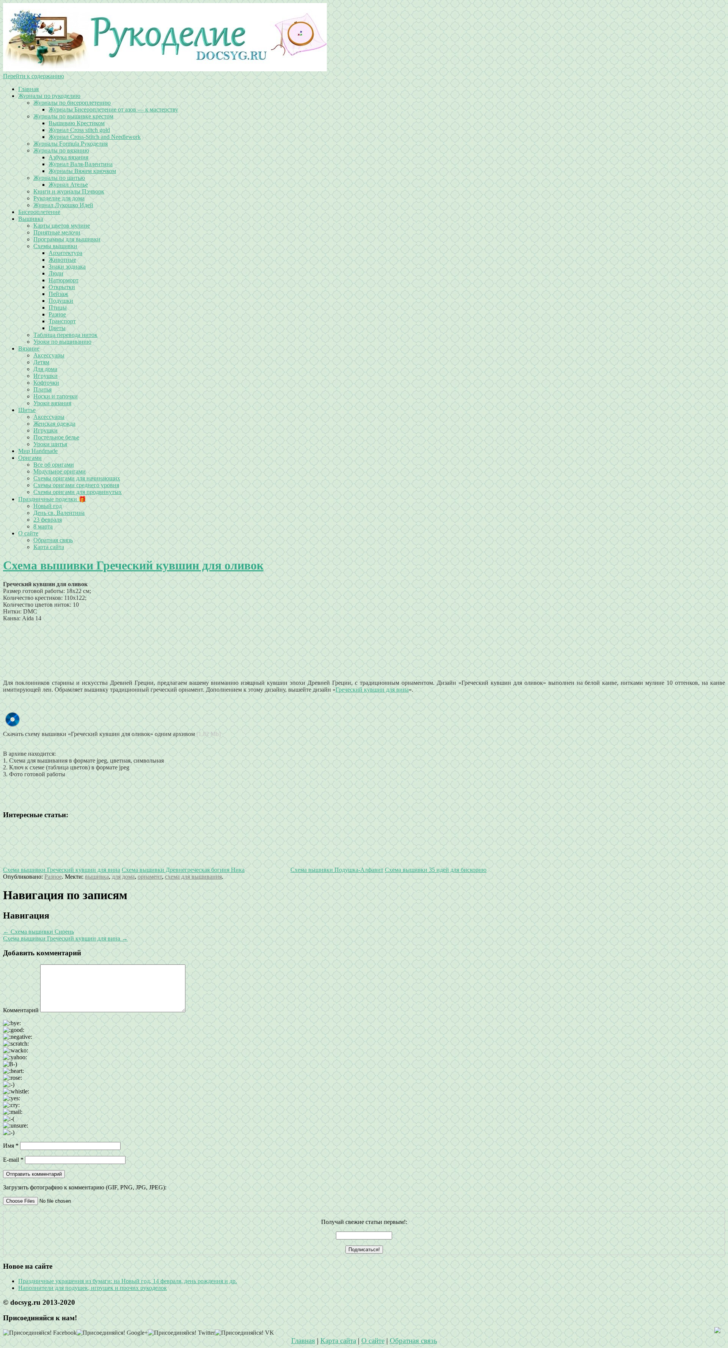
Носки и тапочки (55, 396)
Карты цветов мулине (61, 225)
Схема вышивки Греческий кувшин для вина (65, 938)
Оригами (30, 458)
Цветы (57, 328)
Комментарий (21, 1010)
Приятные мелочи (56, 232)
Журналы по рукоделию (49, 96)
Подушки (61, 300)
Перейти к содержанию (33, 76)
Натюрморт (63, 280)
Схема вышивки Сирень (38, 931)
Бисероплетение (39, 212)
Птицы (58, 307)
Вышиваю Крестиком (77, 123)
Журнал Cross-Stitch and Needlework (95, 137)
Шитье (27, 410)
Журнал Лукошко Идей (63, 205)
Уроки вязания (52, 403)
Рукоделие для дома (59, 198)
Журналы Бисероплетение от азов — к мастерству (113, 109)
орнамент (150, 876)
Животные (62, 259)
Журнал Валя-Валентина (81, 164)
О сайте (28, 533)
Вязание (28, 348)
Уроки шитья (50, 444)
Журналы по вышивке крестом (73, 116)
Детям (41, 362)
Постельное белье (56, 437)
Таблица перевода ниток (65, 335)
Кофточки (46, 382)
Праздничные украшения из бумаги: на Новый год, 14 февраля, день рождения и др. (127, 1281)
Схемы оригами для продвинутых (77, 492)
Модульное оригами (59, 471)
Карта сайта (48, 547)
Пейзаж (58, 294)
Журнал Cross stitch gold (79, 130)
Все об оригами (53, 464)
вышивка (97, 876)
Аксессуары (48, 355)
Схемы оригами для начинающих (76, 478)
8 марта (43, 526)
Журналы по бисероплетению (72, 102)
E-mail (13, 1159)
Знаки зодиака (67, 266)
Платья (42, 389)
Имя (11, 1145)
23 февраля (47, 519)
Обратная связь (53, 540)
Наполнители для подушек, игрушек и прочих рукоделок (92, 1288)
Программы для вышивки (66, 239)
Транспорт (62, 321)
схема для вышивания (193, 876)
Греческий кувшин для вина (372, 689)
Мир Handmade (38, 451)
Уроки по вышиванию (62, 341)
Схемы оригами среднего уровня (76, 485)
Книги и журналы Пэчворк (68, 191)
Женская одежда (54, 423)
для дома (123, 876)
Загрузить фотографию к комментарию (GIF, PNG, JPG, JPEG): (84, 1187)
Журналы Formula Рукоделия (70, 143)
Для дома (45, 369)
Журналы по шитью (59, 178)
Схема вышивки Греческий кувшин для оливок (133, 565)
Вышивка (30, 218)
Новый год (47, 506)
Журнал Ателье (68, 184)
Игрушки (45, 376)
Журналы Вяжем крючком (82, 171)
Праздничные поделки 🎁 (52, 499)
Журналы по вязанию (61, 150)
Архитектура (65, 253)
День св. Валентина (59, 513)
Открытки (62, 287)
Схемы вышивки (55, 246)
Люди (56, 273)
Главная (28, 89)
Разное (57, 314)
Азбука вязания (68, 157)
